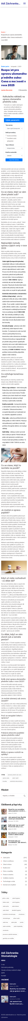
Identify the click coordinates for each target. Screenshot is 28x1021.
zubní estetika (6, 926)
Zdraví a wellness (15, 861)
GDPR (3, 973)
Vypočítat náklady (14, 160)
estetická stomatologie (9, 914)
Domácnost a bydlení (15, 885)
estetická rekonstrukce (16, 781)
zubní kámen (15, 906)
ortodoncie (21, 914)
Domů (3, 32)
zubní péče (6, 906)
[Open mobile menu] (24, 3)
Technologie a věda (15, 881)
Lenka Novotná (6, 90)
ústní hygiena (15, 902)
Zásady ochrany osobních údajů (11, 970)
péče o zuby (5, 898)
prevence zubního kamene (10, 934)
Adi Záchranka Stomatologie (11, 3)
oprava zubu (6, 778)
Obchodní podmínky (7, 967)
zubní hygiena (16, 898)
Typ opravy (9, 125)
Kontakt (3, 975)
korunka (5, 781)
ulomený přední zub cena (14, 775)
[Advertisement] (14, 18)
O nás (3, 964)
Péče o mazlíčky (15, 871)
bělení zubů (6, 902)
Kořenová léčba (11, 136)
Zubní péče (5, 66)
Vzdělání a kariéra (15, 878)
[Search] (24, 795)
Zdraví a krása (15, 864)
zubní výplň (15, 778)
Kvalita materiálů (11, 152)
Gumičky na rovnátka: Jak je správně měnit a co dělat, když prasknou (17, 810)
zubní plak (14, 922)
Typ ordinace (10, 145)
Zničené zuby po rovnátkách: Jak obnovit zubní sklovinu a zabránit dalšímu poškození (17, 841)
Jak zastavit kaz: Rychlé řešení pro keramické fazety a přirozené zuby (17, 818)
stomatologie (6, 918)
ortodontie (5, 930)
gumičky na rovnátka (8, 938)
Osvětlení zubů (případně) (11, 140)
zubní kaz (5, 922)
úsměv (21, 922)
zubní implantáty (18, 926)
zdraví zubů (16, 918)
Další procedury (11, 132)
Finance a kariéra (15, 874)
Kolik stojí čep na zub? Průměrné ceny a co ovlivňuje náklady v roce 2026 (17, 825)
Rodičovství (15, 868)
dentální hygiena (16, 910)
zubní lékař (6, 910)
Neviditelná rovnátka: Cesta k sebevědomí (16, 833)
